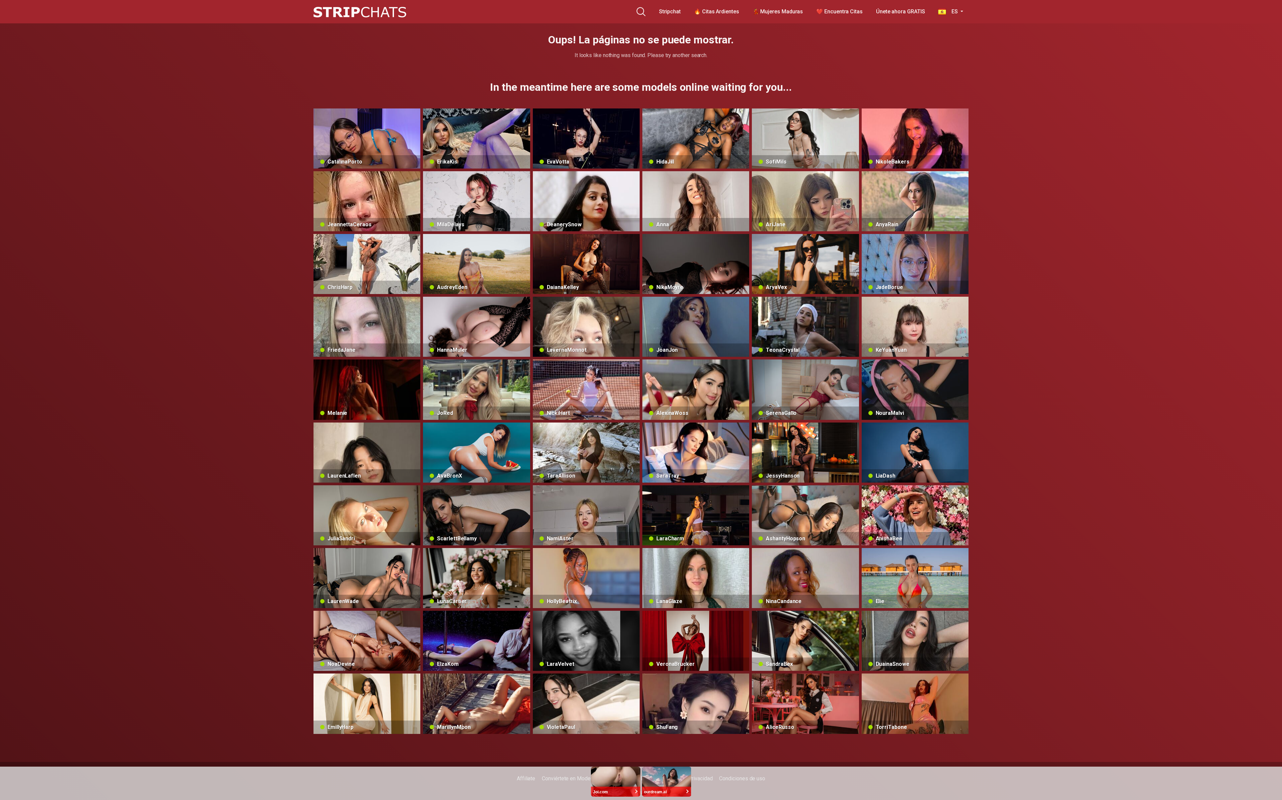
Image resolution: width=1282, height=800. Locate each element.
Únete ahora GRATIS (900, 11)
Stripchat (670, 11)
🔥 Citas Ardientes (716, 11)
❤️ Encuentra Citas (839, 11)
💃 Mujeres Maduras (778, 11)
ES (952, 11)
